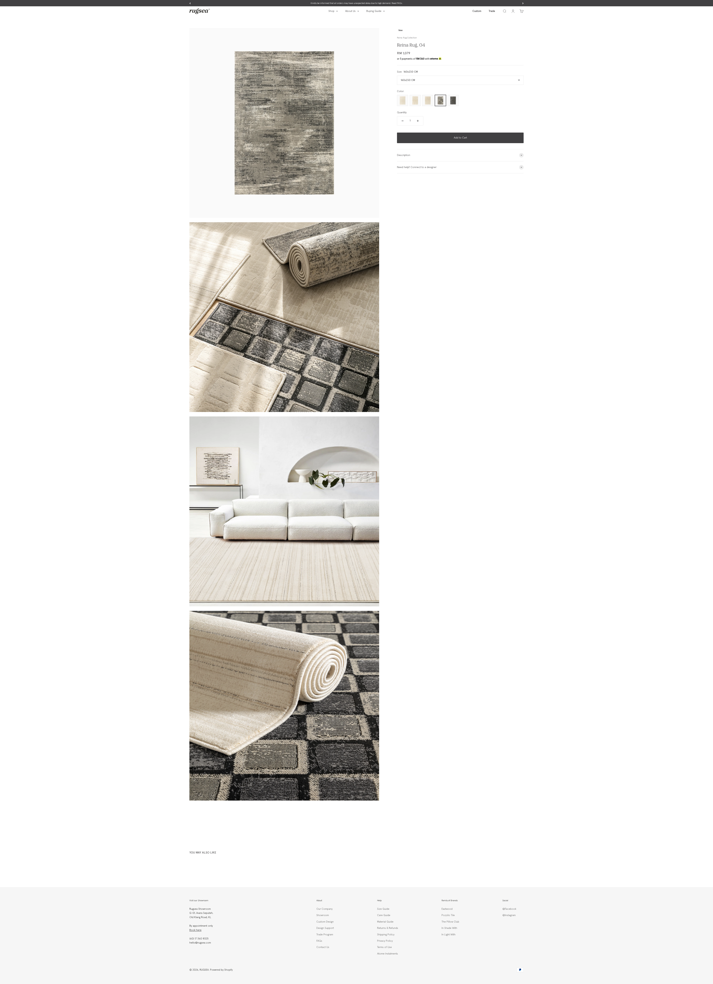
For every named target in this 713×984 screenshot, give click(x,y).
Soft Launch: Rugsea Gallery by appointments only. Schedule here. (357, 3)
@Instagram (509, 915)
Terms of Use (384, 947)
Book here (195, 930)
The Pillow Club (450, 922)
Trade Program (324, 934)
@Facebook (509, 909)
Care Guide (383, 915)
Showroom (322, 915)
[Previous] (190, 3)
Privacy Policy (385, 941)
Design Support (325, 928)
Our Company (324, 909)
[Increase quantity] (417, 120)
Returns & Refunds (387, 928)
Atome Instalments (387, 953)
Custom (476, 11)
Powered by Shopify (221, 970)
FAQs (319, 941)
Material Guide (385, 922)
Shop (331, 11)
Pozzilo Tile (448, 915)
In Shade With (449, 928)
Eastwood (447, 909)
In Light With (448, 934)
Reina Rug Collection (407, 38)
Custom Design (325, 922)
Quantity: (402, 112)
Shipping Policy (385, 934)
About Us (350, 11)
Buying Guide (373, 11)
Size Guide (383, 909)
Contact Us (322, 947)
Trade (492, 11)
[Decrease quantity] (402, 120)
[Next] (523, 3)
